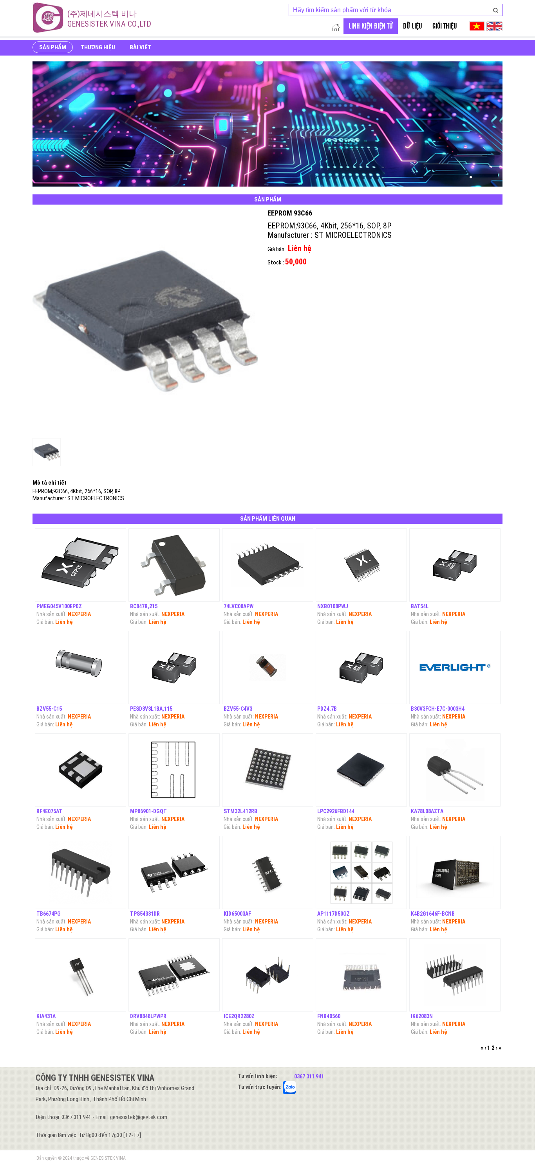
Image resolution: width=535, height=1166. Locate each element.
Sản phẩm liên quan (267, 518)
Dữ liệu (412, 26)
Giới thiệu (444, 26)
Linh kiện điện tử (371, 26)
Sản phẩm (52, 47)
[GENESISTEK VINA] (48, 17)
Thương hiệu (98, 47)
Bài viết (140, 47)
